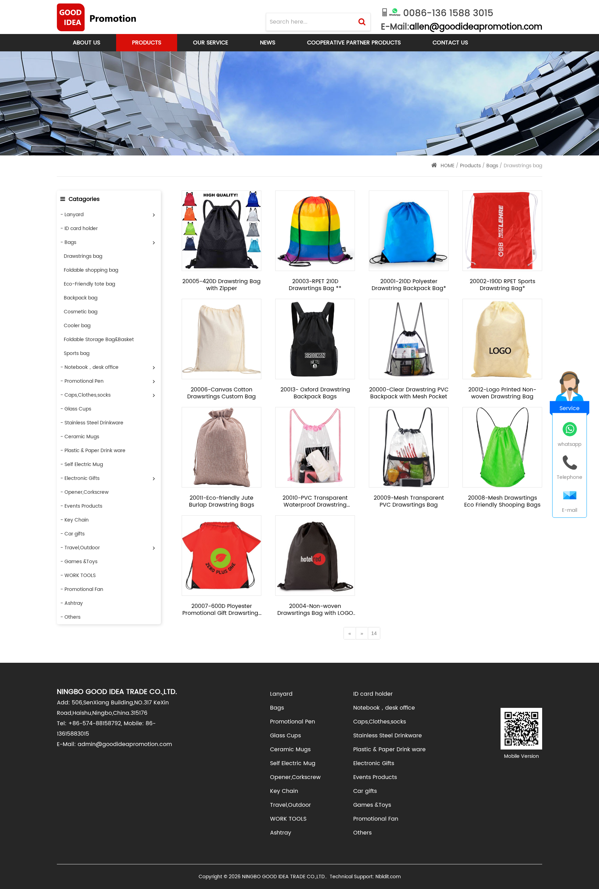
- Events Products (81, 506)
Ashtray (280, 832)
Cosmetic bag (80, 312)
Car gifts (365, 791)
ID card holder (373, 693)
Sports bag (76, 353)
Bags (493, 166)
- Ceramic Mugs (79, 437)
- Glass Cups (75, 409)
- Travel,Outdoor (80, 548)
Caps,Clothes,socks (379, 721)
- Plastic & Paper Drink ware (92, 451)
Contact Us (450, 42)
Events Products (375, 777)
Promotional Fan (375, 818)
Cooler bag (77, 326)
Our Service (210, 42)
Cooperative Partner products (354, 42)
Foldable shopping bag (91, 270)
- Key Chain (74, 520)
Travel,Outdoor (290, 805)
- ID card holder (79, 228)
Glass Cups (285, 735)
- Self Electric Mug (81, 464)
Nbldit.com (388, 877)
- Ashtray (71, 603)
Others (362, 832)
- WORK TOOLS (78, 575)
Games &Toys (372, 805)
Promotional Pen (292, 721)
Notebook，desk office (384, 707)
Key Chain (284, 791)
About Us (86, 42)
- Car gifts (72, 534)
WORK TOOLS (288, 818)
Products (146, 42)
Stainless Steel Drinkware (387, 735)
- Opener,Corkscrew (84, 492)
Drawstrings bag (83, 256)
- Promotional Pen (82, 381)
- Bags (68, 242)
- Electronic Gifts (79, 478)
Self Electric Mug (292, 763)
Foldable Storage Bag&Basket (99, 340)
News (267, 42)
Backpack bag (80, 298)
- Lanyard (72, 215)
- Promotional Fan (81, 589)
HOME (447, 166)
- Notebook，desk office (89, 367)
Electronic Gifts (373, 763)
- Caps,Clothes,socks (85, 395)
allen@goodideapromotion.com (475, 27)
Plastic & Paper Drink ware (389, 749)
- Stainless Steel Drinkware (91, 423)
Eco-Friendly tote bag (89, 284)
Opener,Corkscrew (295, 777)
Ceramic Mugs (290, 749)
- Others (70, 617)
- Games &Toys (78, 562)
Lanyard (281, 693)
